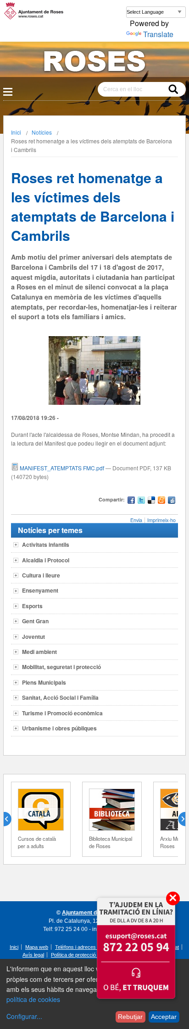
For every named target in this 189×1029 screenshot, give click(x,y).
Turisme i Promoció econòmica (62, 713)
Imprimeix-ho (161, 520)
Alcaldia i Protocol (45, 560)
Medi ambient (39, 652)
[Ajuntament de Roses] (94, 63)
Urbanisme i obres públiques (59, 728)
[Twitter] (141, 501)
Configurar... (24, 1016)
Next (178, 819)
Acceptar (164, 1016)
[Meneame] (161, 501)
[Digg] (171, 501)
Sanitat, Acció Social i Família (60, 697)
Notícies (42, 132)
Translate (158, 34)
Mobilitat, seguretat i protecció (61, 667)
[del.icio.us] (151, 501)
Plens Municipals (44, 682)
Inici (16, 132)
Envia (136, 520)
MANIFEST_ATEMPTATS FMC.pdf (62, 468)
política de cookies (33, 999)
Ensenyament (40, 590)
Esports (32, 606)
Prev (11, 819)
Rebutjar (130, 1016)
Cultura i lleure (41, 575)
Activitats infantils (45, 544)
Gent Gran (35, 621)
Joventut (33, 636)
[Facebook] (131, 501)
